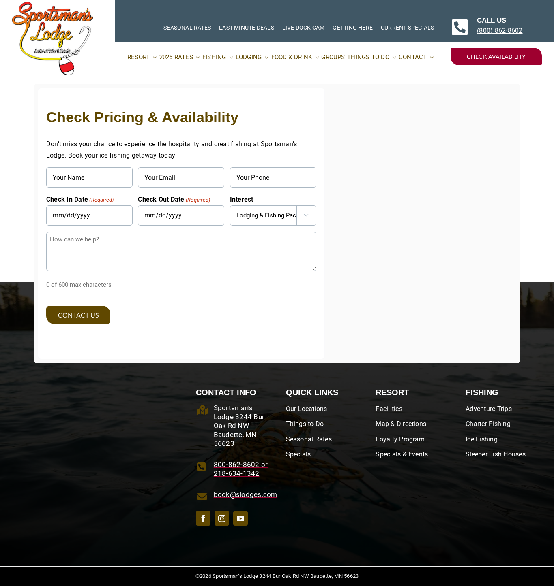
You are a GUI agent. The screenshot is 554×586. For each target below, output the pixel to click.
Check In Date (80, 199)
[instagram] (222, 518)
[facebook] (203, 518)
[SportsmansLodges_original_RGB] (52, 5)
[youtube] (240, 518)
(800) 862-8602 (499, 30)
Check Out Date (174, 199)
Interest (241, 199)
